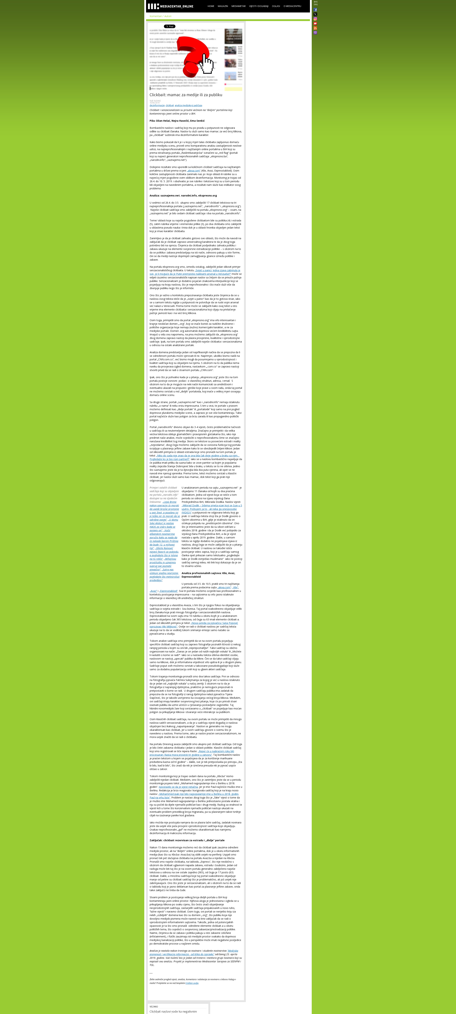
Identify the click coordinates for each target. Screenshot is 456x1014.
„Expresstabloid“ (168, 591)
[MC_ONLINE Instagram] (314, 19)
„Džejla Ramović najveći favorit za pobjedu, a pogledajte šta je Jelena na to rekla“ (164, 553)
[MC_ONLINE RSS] (314, 28)
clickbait (170, 105)
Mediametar (239, 6)
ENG (316, 4)
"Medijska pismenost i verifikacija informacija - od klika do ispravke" (194, 952)
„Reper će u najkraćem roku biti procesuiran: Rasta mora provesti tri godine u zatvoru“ (192, 753)
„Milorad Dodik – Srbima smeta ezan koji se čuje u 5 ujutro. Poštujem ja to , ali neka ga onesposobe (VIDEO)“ (212, 509)
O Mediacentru (292, 6)
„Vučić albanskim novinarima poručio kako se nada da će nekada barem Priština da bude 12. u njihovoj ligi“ (164, 539)
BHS (315, 2)
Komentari (156, 16)
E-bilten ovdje (192, 983)
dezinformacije (157, 105)
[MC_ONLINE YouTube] (314, 23)
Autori (167, 16)
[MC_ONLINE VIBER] (314, 33)
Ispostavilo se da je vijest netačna (178, 787)
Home (211, 6)
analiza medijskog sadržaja (188, 105)
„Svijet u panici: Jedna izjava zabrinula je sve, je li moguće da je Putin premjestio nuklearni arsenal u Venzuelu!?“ (195, 272)
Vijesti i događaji (258, 6)
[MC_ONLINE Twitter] (314, 14)
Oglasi (276, 6)
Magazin (223, 6)
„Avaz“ (153, 591)
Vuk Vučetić (155, 100)
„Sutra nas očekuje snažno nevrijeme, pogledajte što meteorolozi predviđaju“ (165, 575)
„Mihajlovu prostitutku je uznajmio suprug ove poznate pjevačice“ (163, 564)
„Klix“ (235, 587)
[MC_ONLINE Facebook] (314, 10)
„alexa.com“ (194, 170)
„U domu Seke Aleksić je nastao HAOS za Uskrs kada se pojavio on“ (164, 525)
